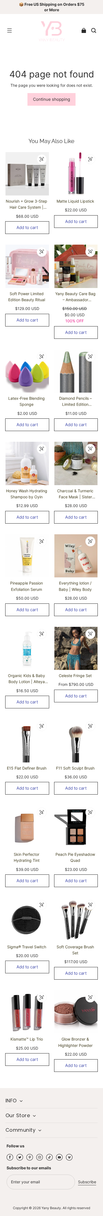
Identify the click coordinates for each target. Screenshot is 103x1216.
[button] (9, 30)
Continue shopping (51, 99)
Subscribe (87, 1181)
